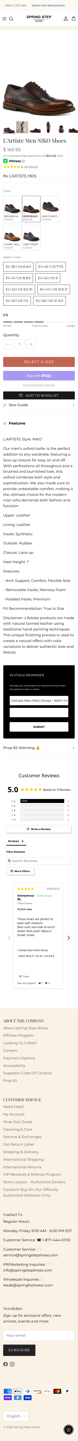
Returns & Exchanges (22, 1137)
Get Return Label (18, 1144)
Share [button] (25, 976)
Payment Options (19, 1058)
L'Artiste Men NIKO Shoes (32, 950)
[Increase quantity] (31, 344)
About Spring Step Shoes (25, 1028)
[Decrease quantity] (8, 344)
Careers (10, 1050)
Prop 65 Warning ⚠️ (21, 748)
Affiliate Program (18, 1035)
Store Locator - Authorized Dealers (34, 1182)
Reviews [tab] (13, 841)
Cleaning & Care (17, 1129)
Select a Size (12, 257)
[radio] (12, 209)
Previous (9, 936)
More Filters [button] (22, 871)
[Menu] (4, 18)
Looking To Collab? (20, 1043)
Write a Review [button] (41, 829)
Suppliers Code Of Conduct (27, 1073)
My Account (14, 1114)
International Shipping (23, 1159)
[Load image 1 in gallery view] (39, 80)
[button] (41, 983)
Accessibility (14, 1066)
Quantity (11, 335)
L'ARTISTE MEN (22, 176)
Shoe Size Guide (17, 1122)
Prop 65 (10, 1080)
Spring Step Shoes (27, 1427)
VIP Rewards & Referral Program (32, 1174)
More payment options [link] (39, 385)
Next (69, 936)
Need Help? (13, 1107)
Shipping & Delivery (21, 1152)
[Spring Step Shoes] (39, 18)
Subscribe (19, 1350)
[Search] (13, 18)
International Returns (22, 1167)
